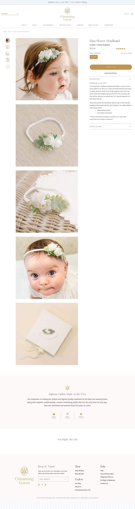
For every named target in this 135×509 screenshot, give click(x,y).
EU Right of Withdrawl (107, 480)
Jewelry (80, 25)
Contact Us (104, 483)
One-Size (93, 57)
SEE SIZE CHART (126, 53)
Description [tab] (95, 79)
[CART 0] (132, 14)
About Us (78, 486)
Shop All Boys (79, 470)
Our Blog (78, 483)
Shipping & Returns (106, 477)
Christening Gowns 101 (83, 490)
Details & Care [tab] (96, 126)
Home (5, 31)
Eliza (10, 31)
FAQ (101, 470)
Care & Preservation (107, 474)
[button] (121, 49)
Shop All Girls (79, 474)
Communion (109, 25)
